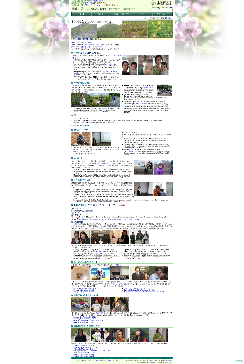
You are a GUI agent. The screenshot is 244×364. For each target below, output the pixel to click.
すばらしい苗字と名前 (118, 284)
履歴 (79, 39)
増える (103, 45)
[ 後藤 (73, 42)
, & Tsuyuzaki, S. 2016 (88, 321)
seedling (104, 108)
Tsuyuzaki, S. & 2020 (84, 352)
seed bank (108, 64)
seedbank (97, 251)
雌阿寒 (103, 163)
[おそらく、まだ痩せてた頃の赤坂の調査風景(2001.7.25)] (99, 106)
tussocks (123, 189)
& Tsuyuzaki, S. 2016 (85, 288)
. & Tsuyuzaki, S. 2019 (83, 322)
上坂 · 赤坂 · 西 (81, 42)
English (169, 18)
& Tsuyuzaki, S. (81, 345)
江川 (99, 45)
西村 (86, 45)
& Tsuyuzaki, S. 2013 (83, 290)
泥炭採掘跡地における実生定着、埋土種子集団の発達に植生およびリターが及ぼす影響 (108, 219)
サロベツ (110, 163)
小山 (94, 45)
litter (74, 253)
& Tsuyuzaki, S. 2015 (134, 288)
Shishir (99, 47)
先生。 (116, 265)
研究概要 (85, 39)
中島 (74, 47)
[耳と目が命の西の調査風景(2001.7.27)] (114, 106)
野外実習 (99, 313)
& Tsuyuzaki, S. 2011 (84, 317)
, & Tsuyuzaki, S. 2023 (139, 290)
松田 (90, 45)
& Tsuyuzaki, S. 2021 (83, 354)
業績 (91, 39)
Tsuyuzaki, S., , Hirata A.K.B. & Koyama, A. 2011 (144, 292)
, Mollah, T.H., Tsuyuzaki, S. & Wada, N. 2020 (92, 351)
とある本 (76, 85)
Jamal (93, 47)
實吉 (89, 42)
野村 (82, 47)
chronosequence (130, 151)
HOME (82, 14)
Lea (104, 47)
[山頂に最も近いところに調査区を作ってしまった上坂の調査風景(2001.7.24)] (80, 106)
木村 (78, 47)
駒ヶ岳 (97, 163)
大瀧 (89, 47)
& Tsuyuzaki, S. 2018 (84, 349)
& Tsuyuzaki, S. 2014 (83, 292)
